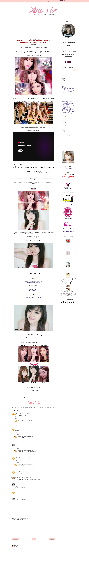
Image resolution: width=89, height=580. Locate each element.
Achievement (38, 1)
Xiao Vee (19, 420)
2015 (62, 82)
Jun (63, 123)
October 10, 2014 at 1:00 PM (28, 464)
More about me (68, 56)
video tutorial (47, 407)
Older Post (51, 539)
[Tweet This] (50, 407)
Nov (63, 86)
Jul (63, 122)
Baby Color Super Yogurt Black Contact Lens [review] (68, 110)
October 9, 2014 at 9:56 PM (24, 413)
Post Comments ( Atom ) (23, 541)
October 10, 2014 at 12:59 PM (28, 450)
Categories (54, 1)
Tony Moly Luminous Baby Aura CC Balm (33, 279)
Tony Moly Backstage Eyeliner (33, 290)
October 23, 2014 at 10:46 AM (25, 498)
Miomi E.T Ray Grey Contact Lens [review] (68, 256)
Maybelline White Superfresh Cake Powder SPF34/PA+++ (69, 100)
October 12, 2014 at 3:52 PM (24, 491)
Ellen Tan (36, 392)
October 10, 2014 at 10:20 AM (26, 443)
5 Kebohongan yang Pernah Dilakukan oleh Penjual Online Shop (68, 291)
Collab (44, 1)
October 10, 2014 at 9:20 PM (26, 477)
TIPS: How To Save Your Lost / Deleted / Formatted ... (68, 108)
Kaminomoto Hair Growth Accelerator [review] (67, 93)
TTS (37, 407)
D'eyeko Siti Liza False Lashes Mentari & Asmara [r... (68, 116)
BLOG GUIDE (30, 1)
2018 (62, 79)
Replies (17, 418)
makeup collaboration (26, 407)
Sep (63, 120)
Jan (63, 129)
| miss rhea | (17, 498)
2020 (62, 77)
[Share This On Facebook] (49, 407)
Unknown (17, 413)
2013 (62, 130)
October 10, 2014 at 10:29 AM (24, 457)
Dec (63, 85)
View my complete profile (17, 548)
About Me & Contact (21, 1)
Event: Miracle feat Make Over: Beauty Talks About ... (68, 118)
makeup (18, 407)
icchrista (17, 491)
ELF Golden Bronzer (33, 283)
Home (13, 1)
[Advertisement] (33, 28)
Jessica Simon (18, 443)
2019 (62, 78)
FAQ (48, 1)
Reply (16, 416)
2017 (62, 80)
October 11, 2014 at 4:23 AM (25, 483)
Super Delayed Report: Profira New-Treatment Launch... (69, 97)
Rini (37, 390)
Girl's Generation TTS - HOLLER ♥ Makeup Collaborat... (68, 112)
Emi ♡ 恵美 (17, 483)
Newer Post (15, 539)
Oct (63, 87)
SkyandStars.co (49, 572)
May (63, 124)
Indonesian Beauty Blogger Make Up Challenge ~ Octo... (68, 102)
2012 (62, 131)
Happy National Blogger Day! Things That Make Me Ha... (68, 91)
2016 (62, 81)
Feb (63, 128)
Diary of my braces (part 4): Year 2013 (68, 267)
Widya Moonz (17, 477)
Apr (63, 125)
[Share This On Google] (54, 407)
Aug (63, 121)
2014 (62, 84)
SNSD (34, 407)
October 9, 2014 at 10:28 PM (28, 420)
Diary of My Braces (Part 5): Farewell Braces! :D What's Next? (68, 279)
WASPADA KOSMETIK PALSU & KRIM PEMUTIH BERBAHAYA (68, 245)
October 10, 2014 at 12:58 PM (28, 436)
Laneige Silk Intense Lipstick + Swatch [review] (68, 104)
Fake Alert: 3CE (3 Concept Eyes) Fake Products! (68, 106)
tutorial (40, 407)
